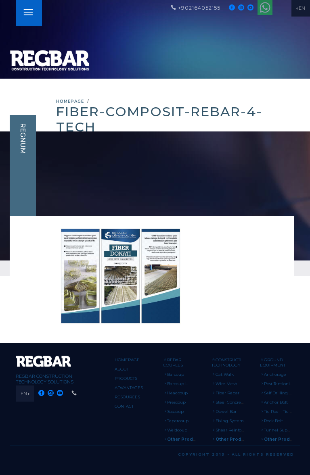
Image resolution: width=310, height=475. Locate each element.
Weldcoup (177, 430)
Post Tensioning (279, 383)
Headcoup (177, 393)
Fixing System (230, 420)
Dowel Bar (226, 411)
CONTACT (124, 406)
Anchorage (275, 374)
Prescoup (176, 402)
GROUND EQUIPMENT (272, 362)
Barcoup (175, 374)
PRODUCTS (126, 378)
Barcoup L (177, 383)
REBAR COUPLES (173, 362)
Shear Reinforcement (237, 430)
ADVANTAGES (129, 387)
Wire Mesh (226, 383)
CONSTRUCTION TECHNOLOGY (230, 362)
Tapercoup (178, 420)
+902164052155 (199, 7)
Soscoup (175, 411)
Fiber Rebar (227, 393)
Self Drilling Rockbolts (286, 393)
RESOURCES (127, 397)
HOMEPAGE (70, 101)
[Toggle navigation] (28, 13)
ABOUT (122, 369)
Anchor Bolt (276, 402)
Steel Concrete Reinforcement (246, 402)
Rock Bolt (273, 420)
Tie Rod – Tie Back (282, 411)
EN (302, 8)
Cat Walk (225, 374)
